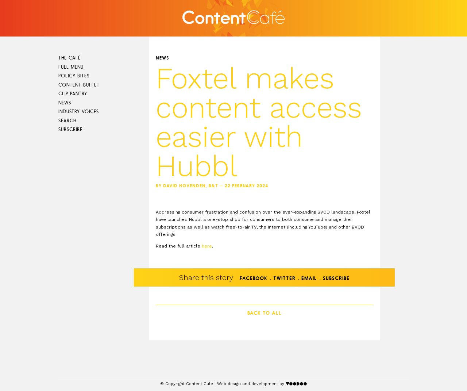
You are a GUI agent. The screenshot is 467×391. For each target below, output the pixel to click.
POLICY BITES (73, 76)
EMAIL (309, 278)
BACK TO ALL (264, 313)
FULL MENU (71, 67)
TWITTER (284, 278)
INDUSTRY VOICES (78, 112)
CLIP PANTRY (72, 94)
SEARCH (67, 121)
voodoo (296, 384)
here (207, 246)
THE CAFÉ (69, 58)
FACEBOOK (253, 278)
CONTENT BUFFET (79, 85)
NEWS (64, 103)
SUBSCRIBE (70, 129)
